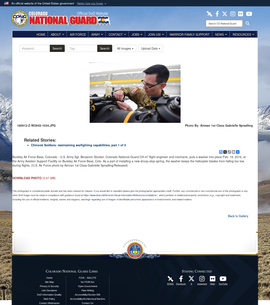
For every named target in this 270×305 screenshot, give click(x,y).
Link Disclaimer (49, 290)
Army (95, 34)
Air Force (78, 34)
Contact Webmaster (49, 303)
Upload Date (150, 48)
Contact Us (87, 303)
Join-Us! (154, 34)
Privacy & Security (49, 286)
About (56, 34)
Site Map (49, 282)
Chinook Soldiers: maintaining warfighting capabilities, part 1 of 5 (78, 145)
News (219, 34)
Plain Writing (87, 290)
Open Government (87, 286)
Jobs (135, 34)
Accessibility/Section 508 (87, 294)
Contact (116, 34)
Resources (242, 34)
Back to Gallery (238, 216)
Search (57, 48)
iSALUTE (91, 278)
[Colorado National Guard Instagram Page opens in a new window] (232, 13)
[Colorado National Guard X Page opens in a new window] (224, 13)
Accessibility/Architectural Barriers (87, 299)
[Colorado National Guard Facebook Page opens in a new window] (217, 13)
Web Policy (49, 299)
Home (40, 34)
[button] (92, 3)
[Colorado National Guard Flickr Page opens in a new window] (240, 13)
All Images (124, 48)
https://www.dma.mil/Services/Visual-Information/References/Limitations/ (120, 195)
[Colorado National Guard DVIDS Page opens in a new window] (209, 13)
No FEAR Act (87, 282)
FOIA (81, 278)
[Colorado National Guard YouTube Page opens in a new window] (249, 13)
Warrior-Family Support (190, 34)
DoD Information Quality (49, 294)
